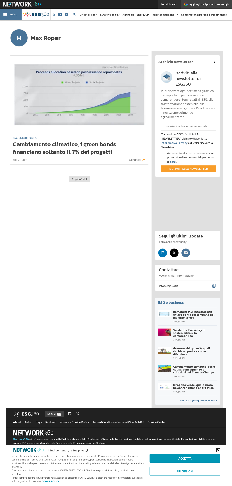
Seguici (52, 413)
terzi (173, 161)
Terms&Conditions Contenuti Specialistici (118, 422)
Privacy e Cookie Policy (74, 422)
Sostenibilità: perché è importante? (204, 15)
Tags (39, 422)
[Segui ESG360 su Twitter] (77, 414)
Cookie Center (157, 422)
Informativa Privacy (174, 142)
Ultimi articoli (88, 15)
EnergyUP (143, 15)
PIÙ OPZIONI (185, 471)
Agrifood (128, 15)
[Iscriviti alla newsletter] (185, 253)
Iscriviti (188, 168)
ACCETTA (185, 458)
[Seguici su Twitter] (174, 253)
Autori (28, 422)
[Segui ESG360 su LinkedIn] (70, 414)
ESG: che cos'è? (110, 15)
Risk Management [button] (163, 15)
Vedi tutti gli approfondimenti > (198, 400)
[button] (11, 14)
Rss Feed (50, 422)
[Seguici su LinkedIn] (162, 253)
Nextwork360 (21, 439)
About (17, 422)
